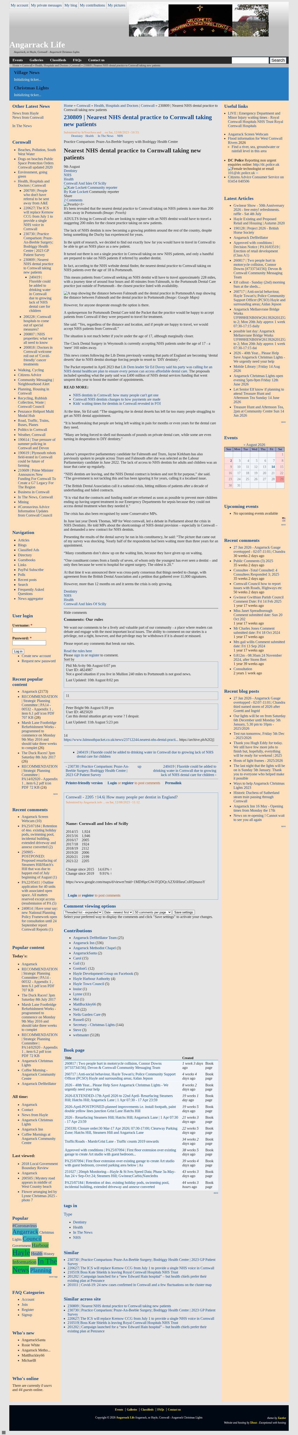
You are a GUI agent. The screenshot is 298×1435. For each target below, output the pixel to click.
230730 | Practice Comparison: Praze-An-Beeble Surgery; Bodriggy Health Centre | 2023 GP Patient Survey (38, 244)
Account (28, 1299)
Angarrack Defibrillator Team (95, 938)
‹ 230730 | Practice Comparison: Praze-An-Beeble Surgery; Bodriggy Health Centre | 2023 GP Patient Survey (97, 770)
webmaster (81, 1035)
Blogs (22, 545)
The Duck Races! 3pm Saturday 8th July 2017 (39, 755)
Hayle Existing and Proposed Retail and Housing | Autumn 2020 (259, 221)
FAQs (77, 60)
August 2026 (255, 445)
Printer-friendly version (84, 783)
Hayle (21, 1252)
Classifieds (58, 60)
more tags (53, 1277)
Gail (76, 963)
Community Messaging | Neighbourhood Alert (36, 382)
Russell (78, 1020)
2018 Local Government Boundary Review (40, 1166)
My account (19, 5)
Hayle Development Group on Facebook (103, 974)
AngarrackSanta (85, 953)
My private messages (46, 5)
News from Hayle (25, 113)
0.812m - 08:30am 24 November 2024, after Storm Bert (258, 657)
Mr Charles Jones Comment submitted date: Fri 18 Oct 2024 (257, 630)
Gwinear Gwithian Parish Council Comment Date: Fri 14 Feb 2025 (259, 599)
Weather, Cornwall (31, 435)
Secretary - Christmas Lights (94, 1025)
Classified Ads (28, 550)
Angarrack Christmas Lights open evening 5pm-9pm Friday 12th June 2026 (258, 380)
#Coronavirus (24, 1225)
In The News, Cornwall (35, 497)
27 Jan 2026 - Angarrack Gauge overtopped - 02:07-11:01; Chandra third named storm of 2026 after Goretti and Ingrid (259, 704)
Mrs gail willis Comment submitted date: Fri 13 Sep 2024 (259, 644)
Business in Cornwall (33, 492)
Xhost (253, 1422)
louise (77, 989)
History (49, 1254)
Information (24, 1262)
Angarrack (29, 691)
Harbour (40, 1245)
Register (28, 1310)
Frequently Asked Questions (31, 592)
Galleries (36, 60)
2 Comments (73, 200)
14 (273, 467)
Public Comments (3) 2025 (253, 561)
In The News (22, 126)
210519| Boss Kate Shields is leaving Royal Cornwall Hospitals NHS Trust (123, 1272)
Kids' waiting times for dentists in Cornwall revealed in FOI (117, 403)
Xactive (282, 1418)
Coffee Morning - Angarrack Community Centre (39, 1074)
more (55, 794)
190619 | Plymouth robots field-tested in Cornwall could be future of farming (37, 459)
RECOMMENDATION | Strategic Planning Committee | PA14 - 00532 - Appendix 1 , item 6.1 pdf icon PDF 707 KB (40, 707)
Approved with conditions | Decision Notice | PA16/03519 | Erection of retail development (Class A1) (257, 249)
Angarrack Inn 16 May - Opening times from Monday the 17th (258, 808)
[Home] (199, 35)
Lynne (77, 994)
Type (68, 1214)
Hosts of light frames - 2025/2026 (258, 761)
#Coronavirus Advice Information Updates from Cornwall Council (35, 511)
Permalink (173, 783)
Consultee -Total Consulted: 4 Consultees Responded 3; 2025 (256, 572)
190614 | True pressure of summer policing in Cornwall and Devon (36, 444)
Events (18, 60)
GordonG (80, 968)
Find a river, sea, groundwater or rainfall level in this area (255, 149)
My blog (70, 5)
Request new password (39, 661)
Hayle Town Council (88, 984)
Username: (22, 625)
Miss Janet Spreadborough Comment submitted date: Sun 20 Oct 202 (258, 615)
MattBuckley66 (84, 1004)
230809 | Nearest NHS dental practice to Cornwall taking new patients (38, 266)
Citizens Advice (29, 375)
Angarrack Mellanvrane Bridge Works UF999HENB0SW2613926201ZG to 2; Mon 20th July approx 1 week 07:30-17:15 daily (260, 317)
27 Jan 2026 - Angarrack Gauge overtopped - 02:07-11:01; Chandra (259, 549)
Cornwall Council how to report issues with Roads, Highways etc (258, 586)
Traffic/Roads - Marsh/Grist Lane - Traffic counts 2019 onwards (112, 1141)
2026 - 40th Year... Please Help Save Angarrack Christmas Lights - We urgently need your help (259, 357)
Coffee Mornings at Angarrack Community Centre (39, 1138)
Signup (27, 1315)
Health (37, 1253)
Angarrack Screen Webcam (248, 134)
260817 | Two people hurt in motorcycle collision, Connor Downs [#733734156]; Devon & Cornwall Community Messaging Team (113, 1065)
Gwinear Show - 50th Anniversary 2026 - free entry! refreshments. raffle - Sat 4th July (259, 209)
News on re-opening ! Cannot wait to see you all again (259, 818)
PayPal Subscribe (31, 570)
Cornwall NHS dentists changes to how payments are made (116, 399)
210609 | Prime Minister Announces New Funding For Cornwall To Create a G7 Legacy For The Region (37, 478)
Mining (23, 502)
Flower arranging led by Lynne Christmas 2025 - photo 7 (39, 1196)
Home (16, 65)
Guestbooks (26, 560)
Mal (76, 999)
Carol (77, 958)
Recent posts (27, 580)
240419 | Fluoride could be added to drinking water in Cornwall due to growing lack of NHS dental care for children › (184, 770)
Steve (77, 1030)
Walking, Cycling (31, 370)
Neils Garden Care (87, 1014)
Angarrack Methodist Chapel (94, 948)
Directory (25, 555)
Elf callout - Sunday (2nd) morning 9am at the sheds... (259, 284)
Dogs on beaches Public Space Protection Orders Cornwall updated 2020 (36, 163)
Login (112, 783)
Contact (27, 1110)
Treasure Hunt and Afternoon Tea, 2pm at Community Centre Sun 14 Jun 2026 (259, 411)
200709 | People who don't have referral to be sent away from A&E (36, 197)
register (94, 655)
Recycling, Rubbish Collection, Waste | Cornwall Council (32, 402)
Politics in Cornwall (32, 430)
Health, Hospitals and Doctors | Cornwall (58, 65)
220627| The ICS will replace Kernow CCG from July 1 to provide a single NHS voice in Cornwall (39, 218)
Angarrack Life (37, 44)
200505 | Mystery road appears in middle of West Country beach (38, 1182)
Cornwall (27, 65)
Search (23, 585)
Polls (21, 575)
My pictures (116, 5)
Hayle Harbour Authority (91, 979)
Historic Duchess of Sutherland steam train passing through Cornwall (256, 797)
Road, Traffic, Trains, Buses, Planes (33, 423)
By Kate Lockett (76, 192)
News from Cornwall (28, 117)
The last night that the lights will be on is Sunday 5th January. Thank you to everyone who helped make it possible (259, 772)
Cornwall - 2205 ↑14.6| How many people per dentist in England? (122, 797)
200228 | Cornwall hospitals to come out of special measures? (37, 323)
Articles (23, 540)
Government (21, 1246)
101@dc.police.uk (241, 173)
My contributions (92, 5)
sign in (79, 655)
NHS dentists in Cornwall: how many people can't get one (116, 395)
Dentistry (77, 136)
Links (22, 565)
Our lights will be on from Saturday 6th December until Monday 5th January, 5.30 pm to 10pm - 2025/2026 (260, 722)
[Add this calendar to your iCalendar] (284, 520)
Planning (40, 1270)
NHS (120, 136)
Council (32, 1238)
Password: (22, 638)
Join (25, 1305)
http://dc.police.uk (266, 164)
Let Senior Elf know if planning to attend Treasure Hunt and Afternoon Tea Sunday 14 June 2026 (259, 395)
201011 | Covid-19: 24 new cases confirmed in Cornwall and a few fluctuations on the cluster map (140, 1285)
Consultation (243, 669)
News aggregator (30, 599)
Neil (76, 1009)
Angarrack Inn (32, 1129)
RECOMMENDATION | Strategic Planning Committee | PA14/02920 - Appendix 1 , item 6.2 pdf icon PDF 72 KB (40, 776)
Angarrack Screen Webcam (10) (35, 819)
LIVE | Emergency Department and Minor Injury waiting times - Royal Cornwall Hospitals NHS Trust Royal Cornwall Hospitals (255, 119)
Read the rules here (78, 651)
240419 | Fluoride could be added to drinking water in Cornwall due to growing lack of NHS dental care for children (40, 294)
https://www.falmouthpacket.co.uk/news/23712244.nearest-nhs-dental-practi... (121, 740)
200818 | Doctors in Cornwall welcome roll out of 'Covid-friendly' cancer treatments (38, 355)
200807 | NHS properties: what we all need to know (38, 338)
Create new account (36, 656)
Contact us (96, 60)
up (139, 766)
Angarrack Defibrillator (39, 1084)
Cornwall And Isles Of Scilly (85, 183)
